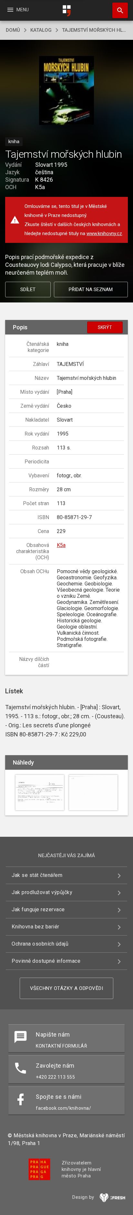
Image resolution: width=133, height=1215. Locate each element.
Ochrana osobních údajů (40, 944)
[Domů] (66, 11)
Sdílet (28, 289)
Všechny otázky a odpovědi (66, 988)
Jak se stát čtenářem (37, 875)
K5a (61, 545)
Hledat (118, 10)
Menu (17, 10)
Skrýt (105, 327)
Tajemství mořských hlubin (94, 30)
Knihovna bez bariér (35, 927)
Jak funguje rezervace (38, 909)
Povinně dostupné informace (46, 961)
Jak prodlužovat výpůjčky (42, 892)
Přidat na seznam (91, 289)
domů (13, 30)
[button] (66, 91)
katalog (41, 30)
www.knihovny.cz (104, 233)
